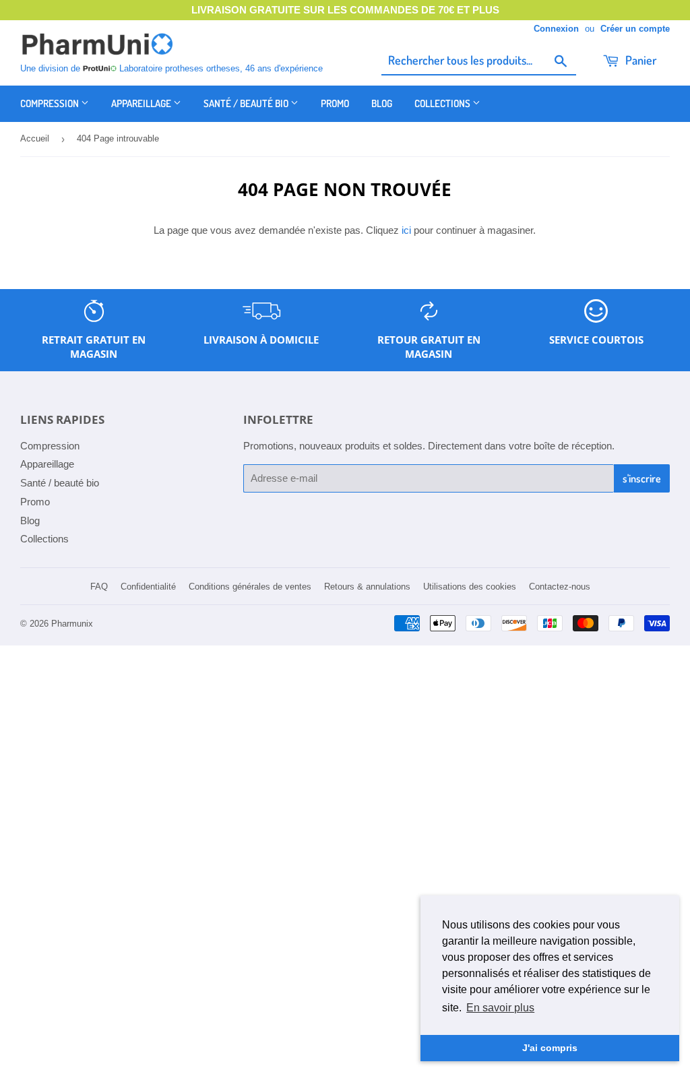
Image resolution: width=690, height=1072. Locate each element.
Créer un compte (635, 29)
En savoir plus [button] (500, 1007)
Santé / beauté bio (246, 103)
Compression (50, 103)
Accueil (34, 138)
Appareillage (142, 103)
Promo (335, 103)
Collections (443, 103)
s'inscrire (642, 478)
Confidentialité (148, 586)
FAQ (99, 586)
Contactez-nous (559, 586)
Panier (639, 60)
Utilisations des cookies (469, 586)
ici (406, 230)
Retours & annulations (367, 586)
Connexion (556, 29)
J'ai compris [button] (549, 1047)
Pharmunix (72, 624)
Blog (381, 103)
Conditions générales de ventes (250, 586)
